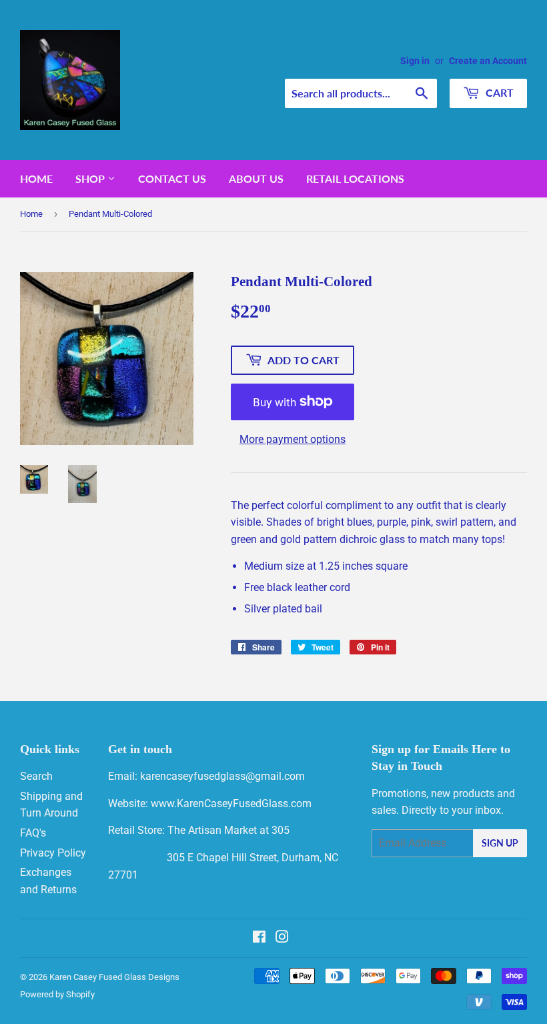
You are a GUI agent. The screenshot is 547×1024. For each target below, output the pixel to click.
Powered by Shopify (57, 994)
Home (36, 178)
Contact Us (172, 178)
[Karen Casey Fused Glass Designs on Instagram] (282, 938)
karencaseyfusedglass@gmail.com (222, 776)
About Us (256, 178)
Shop (91, 178)
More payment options (292, 439)
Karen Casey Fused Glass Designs (114, 977)
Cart (498, 92)
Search (36, 776)
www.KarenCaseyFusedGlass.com (231, 803)
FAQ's (33, 833)
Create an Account (488, 60)
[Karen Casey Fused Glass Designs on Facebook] (259, 938)
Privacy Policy (53, 853)
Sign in (415, 60)
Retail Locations (355, 178)
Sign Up (500, 843)
